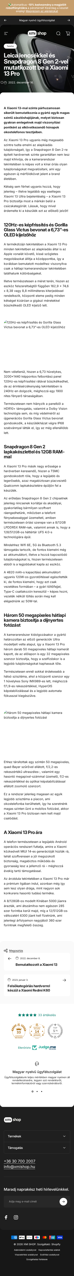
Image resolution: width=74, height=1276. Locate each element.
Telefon (10, 46)
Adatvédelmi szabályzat (25, 1250)
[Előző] (5, 20)
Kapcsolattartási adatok (49, 1250)
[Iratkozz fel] (63, 1201)
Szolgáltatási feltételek (37, 1259)
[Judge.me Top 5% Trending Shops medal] (55, 1030)
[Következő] (69, 20)
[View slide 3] (41, 1091)
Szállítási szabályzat (49, 1254)
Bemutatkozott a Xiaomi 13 (36, 965)
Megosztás (16, 950)
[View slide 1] (32, 1091)
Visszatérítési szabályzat (26, 1254)
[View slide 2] (37, 1091)
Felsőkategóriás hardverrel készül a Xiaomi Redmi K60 (29, 988)
